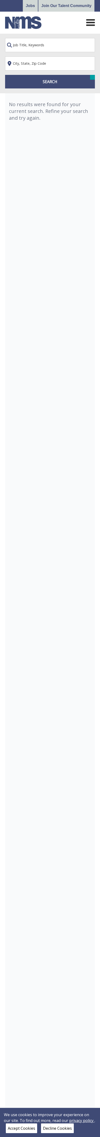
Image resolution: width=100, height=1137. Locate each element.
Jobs (30, 6)
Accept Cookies (21, 1128)
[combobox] (50, 45)
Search (50, 81)
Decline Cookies (57, 1128)
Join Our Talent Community (66, 6)
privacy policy (81, 1120)
